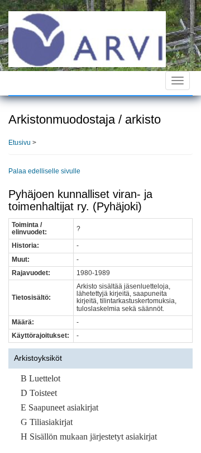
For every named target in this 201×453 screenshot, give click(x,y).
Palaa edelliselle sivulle (44, 171)
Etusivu (19, 143)
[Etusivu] (87, 39)
